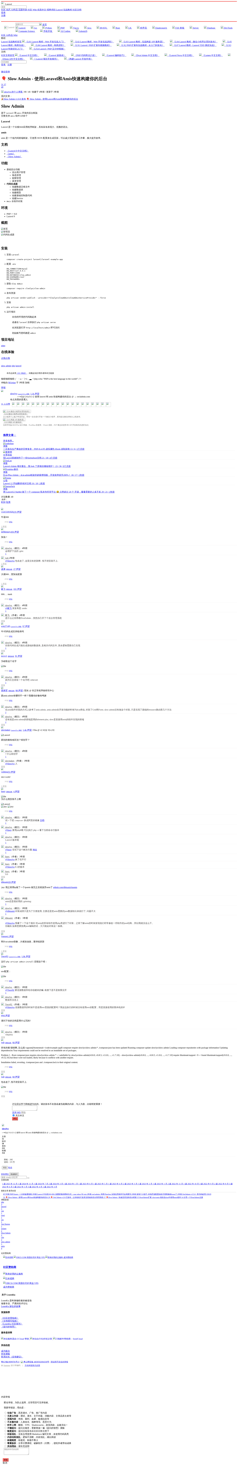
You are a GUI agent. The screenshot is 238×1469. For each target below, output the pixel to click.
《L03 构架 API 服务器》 (13, 422)
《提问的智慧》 (9, 1327)
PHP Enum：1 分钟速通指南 (17, 1194)
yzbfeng (4, 772)
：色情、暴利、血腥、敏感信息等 (28, 1419)
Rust (117, 28)
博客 (5, 446)
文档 (42, 820)
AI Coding (65, 31)
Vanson (4, 936)
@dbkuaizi (10, 911)
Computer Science (26, 31)
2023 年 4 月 (115, 1184)
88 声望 (19, 690)
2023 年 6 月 (86, 1184)
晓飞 (3, 589)
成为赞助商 (68, 1257)
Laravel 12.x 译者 (24, 394)
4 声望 (16, 791)
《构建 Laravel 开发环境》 (80, 59)
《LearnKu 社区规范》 (12, 1324)
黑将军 (4, 690)
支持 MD (16, 1112)
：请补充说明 (18, 1446)
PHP (62, 28)
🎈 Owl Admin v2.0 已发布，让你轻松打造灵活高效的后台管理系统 (76, 1197)
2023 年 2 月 (145, 1184)
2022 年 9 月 (206, 1184)
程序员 (143, 28)
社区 (3, 10)
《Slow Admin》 (14, 156)
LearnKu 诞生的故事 (11, 1306)
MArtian (12, 382)
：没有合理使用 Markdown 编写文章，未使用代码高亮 (38, 1434)
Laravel (22, 28)
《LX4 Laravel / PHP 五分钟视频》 (48, 49)
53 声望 (11, 772)
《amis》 (11, 154)
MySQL (103, 28)
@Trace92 (9, 990)
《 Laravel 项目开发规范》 (46, 59)
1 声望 (11, 936)
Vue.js (76, 28)
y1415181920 (7, 512)
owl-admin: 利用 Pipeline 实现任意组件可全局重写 (109, 1194)
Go (35, 28)
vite (2, 1238)
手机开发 (48, 31)
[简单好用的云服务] (54, 1257)
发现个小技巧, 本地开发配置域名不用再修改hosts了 (154, 1194)
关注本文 (19, 1115)
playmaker (5, 730)
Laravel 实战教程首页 (11, 42)
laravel (18, 366)
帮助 (23, 1112)
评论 (10, 522)
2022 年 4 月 (35, 1187)
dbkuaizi (5, 882)
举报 (4, 526)
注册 (3, 15)
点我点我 (5, 358)
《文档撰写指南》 (10, 1321)
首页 (44, 24)
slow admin (6, 366)
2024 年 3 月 (56, 1184)
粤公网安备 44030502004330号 (36, 1362)
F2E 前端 (180, 28)
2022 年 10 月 (191, 1184)
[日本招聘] (8, 1257)
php (13, 366)
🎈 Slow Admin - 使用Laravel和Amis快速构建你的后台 (52, 99)
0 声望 (7, 1015)
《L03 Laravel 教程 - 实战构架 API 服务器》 (143, 42)
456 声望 (15, 532)
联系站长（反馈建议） (12, 1357)
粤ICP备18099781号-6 (10, 1362)
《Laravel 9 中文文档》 (18, 151)
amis (3, 1247)
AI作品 (14, 10)
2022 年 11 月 (176, 1184)
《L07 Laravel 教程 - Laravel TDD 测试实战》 (194, 45)
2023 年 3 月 (130, 1184)
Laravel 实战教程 (64, 10)
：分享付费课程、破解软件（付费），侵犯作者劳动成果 (39, 1443)
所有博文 (5, 1174)
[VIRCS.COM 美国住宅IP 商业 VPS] (29, 1257)
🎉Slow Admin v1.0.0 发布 (13, 99)
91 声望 (18, 656)
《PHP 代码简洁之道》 (85, 55)
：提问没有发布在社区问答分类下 (28, 1431)
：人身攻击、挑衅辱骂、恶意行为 (29, 1422)
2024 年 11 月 (26, 1184)
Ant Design (5, 1225)
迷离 (3, 569)
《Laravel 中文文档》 (28, 55)
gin (2, 1221)
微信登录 (5, 72)
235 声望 (17, 512)
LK (130, 28)
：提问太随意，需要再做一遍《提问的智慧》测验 (36, 1428)
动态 (8, 10)
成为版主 (5, 1351)
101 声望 (17, 589)
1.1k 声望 (34, 394)
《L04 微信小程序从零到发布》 (15, 414)
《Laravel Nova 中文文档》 (180, 55)
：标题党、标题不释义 (22, 1440)
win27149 (5, 626)
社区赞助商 (9, 1267)
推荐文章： (9, 435)
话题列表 (23, 10)
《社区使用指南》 (10, 1318)
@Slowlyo (10, 561)
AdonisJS (83, 31)
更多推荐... (8, 441)
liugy (3, 791)
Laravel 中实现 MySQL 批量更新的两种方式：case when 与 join (59, 1194)
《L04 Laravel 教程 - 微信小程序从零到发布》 (195, 42)
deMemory (6, 532)
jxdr (7, 558)
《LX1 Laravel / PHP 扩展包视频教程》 (92, 45)
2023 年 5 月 (100, 1184)
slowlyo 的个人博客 (13, 92)
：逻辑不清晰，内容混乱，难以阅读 (31, 1437)
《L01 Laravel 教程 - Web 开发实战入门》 (45, 42)
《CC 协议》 (21, 373)
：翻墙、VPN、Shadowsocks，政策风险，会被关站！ (37, 1425)
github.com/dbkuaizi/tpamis (65, 887)
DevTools (227, 28)
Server (195, 28)
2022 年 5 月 (20, 1187)
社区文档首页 (8, 55)
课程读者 (9, 569)
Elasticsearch (161, 28)
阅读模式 (14, 1174)
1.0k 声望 (25, 956)
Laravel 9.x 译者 (16, 626)
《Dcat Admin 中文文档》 (146, 55)
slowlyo (13, 393)
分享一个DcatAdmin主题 (192, 1197)
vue (2, 1212)
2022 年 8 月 (221, 1184)
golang (3, 1230)
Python (48, 28)
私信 (10, 1168)
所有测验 (5, 1354)
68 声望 (16, 1042)
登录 (3, 12)
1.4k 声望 (27, 730)
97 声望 (26, 626)
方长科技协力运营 (32, 1365)
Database (211, 28)
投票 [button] (8, 502)
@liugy (8, 830)
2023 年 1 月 (160, 1184)
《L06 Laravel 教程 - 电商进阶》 (50, 45)
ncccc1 (4, 656)
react (3, 1216)
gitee (3, 345)
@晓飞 (8, 608)
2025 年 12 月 (10, 1184)
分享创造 (7, 455)
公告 (5, 480)
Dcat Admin (5, 1234)
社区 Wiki (32, 10)
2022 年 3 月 (50, 1187)
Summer (7, 1365)
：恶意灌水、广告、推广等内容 (27, 1413)
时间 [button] (3, 502)
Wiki (15, 35)
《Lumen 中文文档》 (212, 55)
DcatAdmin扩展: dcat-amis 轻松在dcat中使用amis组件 (159, 1197)
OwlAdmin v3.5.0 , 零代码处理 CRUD (194, 1194)
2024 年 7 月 (41, 1184)
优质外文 (42, 10)
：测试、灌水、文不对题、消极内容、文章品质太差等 (39, 1416)
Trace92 (4, 956)
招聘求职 (51, 10)
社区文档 (77, 10)
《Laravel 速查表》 (56, 55)
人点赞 (5, 404)
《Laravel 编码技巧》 (115, 55)
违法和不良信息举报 (59, 1362)
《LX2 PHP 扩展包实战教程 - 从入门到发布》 (142, 45)
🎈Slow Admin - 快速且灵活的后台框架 (120, 1197)
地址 (35, 850)
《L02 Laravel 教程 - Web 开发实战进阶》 (93, 42)
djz (2, 1015)
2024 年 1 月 (71, 1184)
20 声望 (12, 882)
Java (89, 28)
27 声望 (17, 569)
